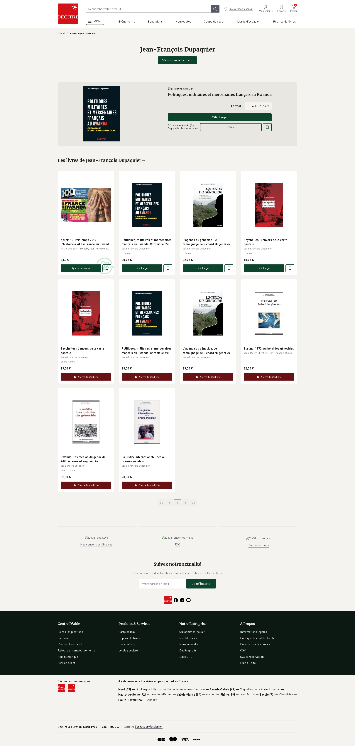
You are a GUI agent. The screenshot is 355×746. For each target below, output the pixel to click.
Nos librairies (188, 638)
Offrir (230, 127)
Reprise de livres (129, 638)
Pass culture (127, 644)
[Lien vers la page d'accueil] (68, 14)
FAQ (177, 544)
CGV (243, 650)
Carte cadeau (127, 632)
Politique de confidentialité (257, 638)
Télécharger (220, 117)
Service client (66, 663)
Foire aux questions (70, 632)
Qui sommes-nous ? (192, 632)
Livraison (64, 638)
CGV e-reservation (252, 656)
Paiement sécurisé (70, 644)
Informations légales (253, 632)
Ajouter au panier (81, 268)
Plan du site (248, 663)
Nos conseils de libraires (96, 544)
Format (236, 106)
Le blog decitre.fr (130, 650)
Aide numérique (68, 656)
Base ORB (185, 656)
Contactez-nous (258, 545)
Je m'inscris (201, 583)
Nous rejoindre (189, 644)
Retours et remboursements (76, 650)
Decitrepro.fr (187, 650)
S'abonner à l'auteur (177, 60)
